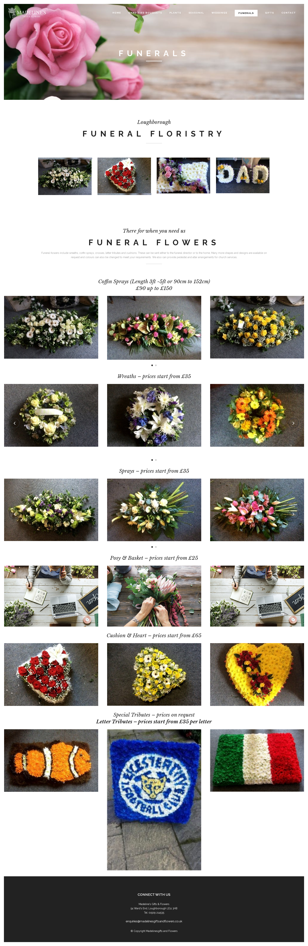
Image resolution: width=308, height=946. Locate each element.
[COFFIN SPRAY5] (257, 327)
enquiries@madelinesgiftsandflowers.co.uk (154, 921)
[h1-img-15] (51, 596)
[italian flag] (154, 760)
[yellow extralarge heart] (154, 674)
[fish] (257, 760)
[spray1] (51, 510)
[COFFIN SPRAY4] (154, 327)
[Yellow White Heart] (51, 674)
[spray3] (257, 510)
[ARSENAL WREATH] (257, 419)
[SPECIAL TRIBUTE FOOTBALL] (51, 800)
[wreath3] (51, 415)
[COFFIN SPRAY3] (51, 328)
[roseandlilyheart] (257, 674)
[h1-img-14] (154, 596)
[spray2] (154, 510)
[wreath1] (154, 415)
